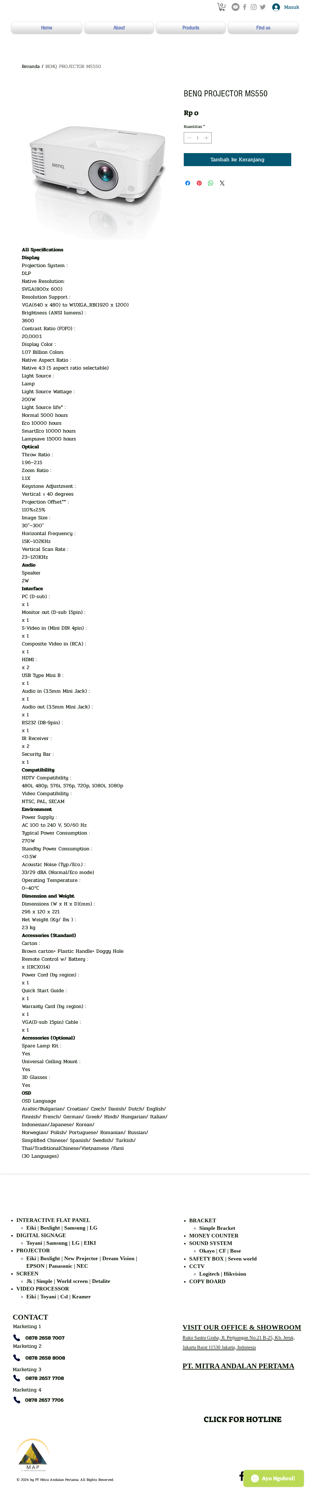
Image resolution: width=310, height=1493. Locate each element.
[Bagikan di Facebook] (187, 183)
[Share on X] (222, 183)
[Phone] (17, 1338)
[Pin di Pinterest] (199, 183)
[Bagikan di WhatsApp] (210, 183)
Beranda (31, 66)
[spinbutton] (197, 137)
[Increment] (207, 137)
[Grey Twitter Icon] (263, 7)
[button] (222, 7)
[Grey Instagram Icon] (254, 7)
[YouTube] (235, 7)
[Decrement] (188, 137)
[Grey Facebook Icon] (245, 7)
